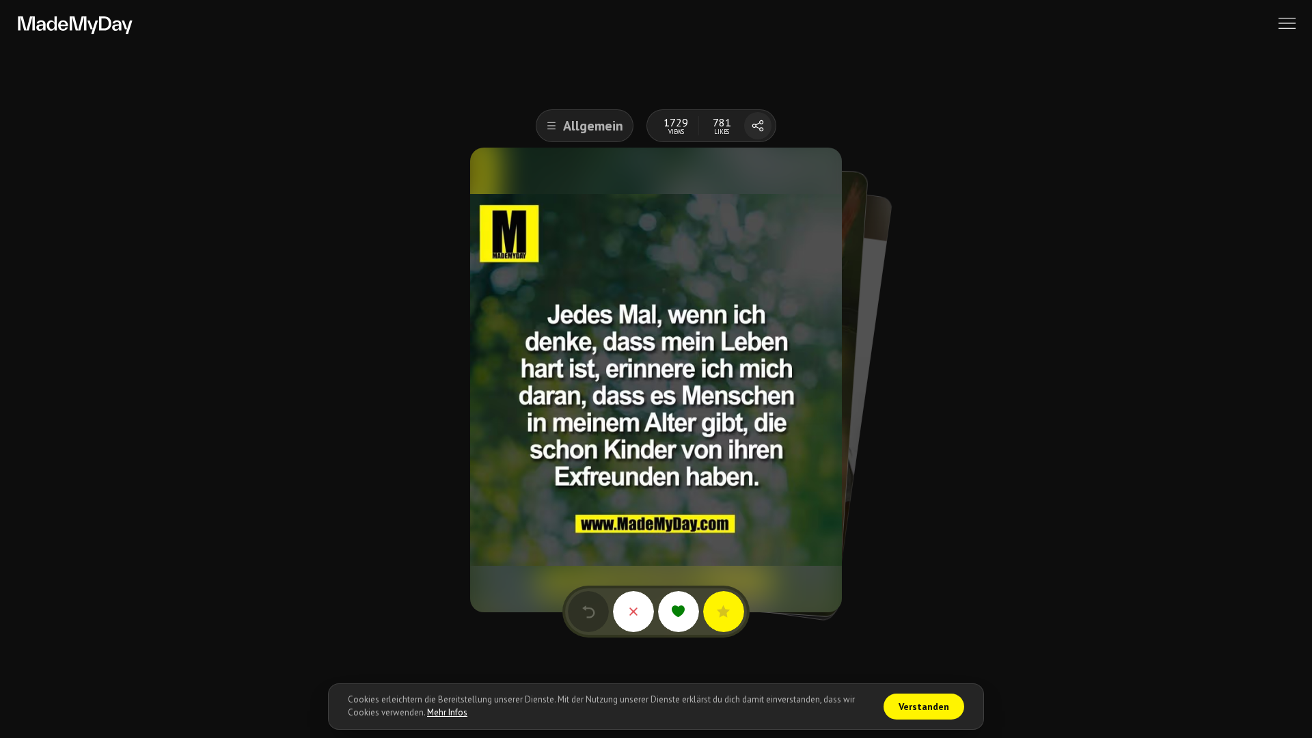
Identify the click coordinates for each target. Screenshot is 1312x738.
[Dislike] (633, 611)
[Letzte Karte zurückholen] (588, 611)
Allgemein (593, 126)
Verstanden (924, 706)
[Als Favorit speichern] (723, 611)
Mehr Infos (447, 712)
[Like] (678, 611)
